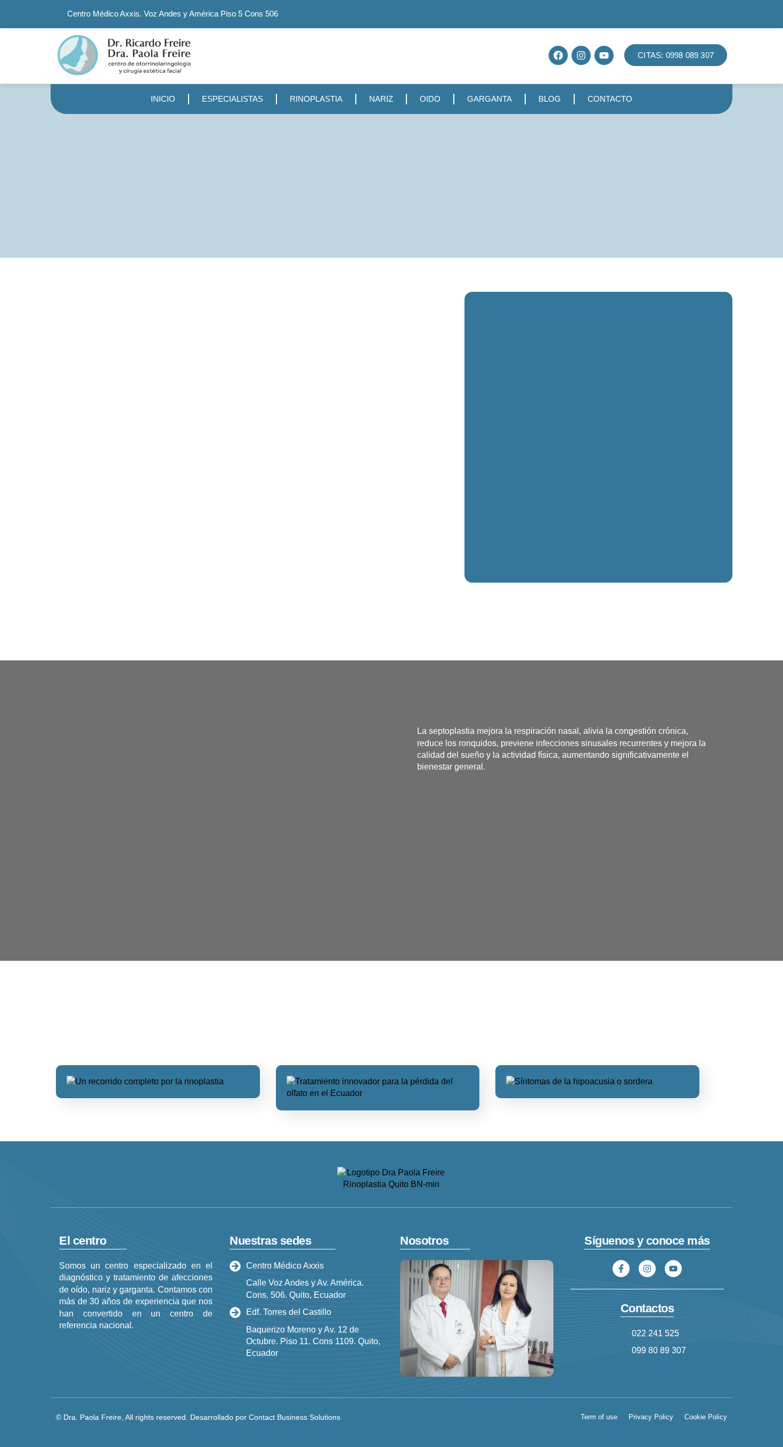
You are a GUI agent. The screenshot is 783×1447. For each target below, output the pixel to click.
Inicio (163, 98)
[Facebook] (558, 55)
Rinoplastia (316, 98)
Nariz (381, 98)
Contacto (610, 98)
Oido (430, 98)
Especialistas (232, 98)
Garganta (489, 98)
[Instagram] (581, 55)
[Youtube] (604, 55)
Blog (550, 98)
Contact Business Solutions (294, 1417)
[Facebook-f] (621, 1268)
